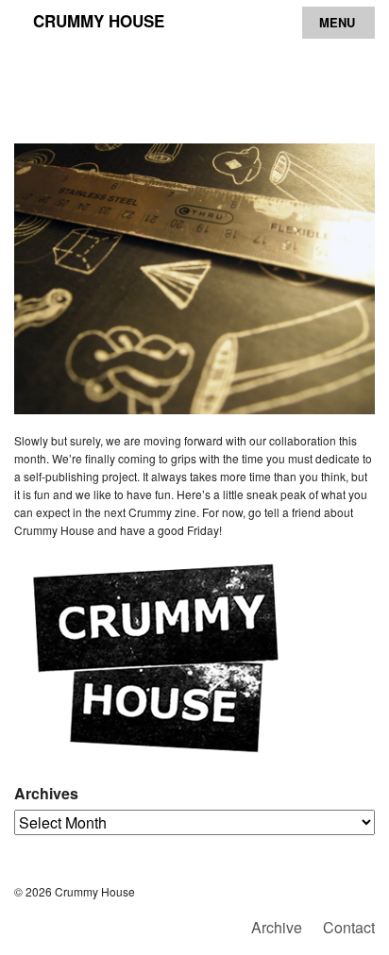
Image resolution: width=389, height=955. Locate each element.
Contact (349, 927)
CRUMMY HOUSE (98, 20)
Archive (276, 927)
